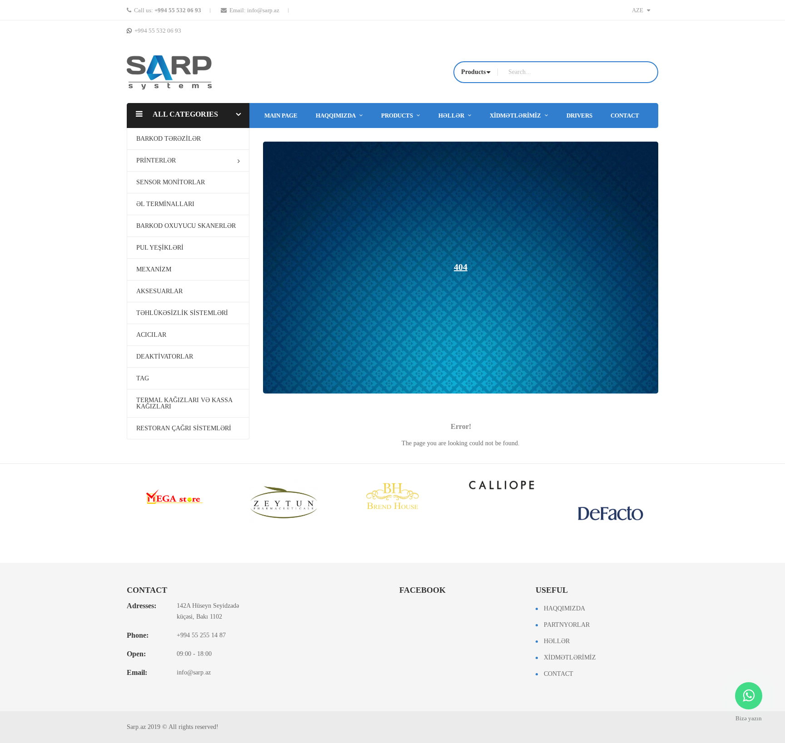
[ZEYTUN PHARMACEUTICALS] (283, 501)
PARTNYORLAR (567, 624)
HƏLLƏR (557, 641)
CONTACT (558, 673)
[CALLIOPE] (501, 484)
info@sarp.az (263, 10)
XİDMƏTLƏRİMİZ (570, 657)
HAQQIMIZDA (564, 608)
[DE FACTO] (610, 513)
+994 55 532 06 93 (177, 10)
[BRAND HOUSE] (392, 496)
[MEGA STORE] (174, 496)
